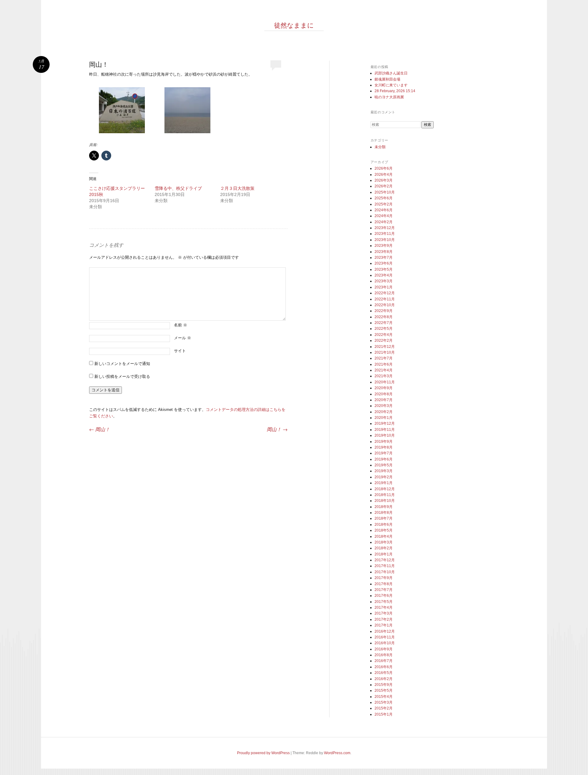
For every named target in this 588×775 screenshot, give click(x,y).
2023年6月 (384, 263)
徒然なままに (294, 25)
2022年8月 (384, 317)
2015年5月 (384, 690)
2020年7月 (384, 400)
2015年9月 (384, 685)
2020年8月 (384, 394)
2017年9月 (384, 578)
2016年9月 (384, 649)
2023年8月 (384, 252)
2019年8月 (384, 447)
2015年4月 (384, 696)
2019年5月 (384, 465)
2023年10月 (385, 240)
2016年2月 (384, 679)
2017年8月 (384, 584)
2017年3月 (384, 613)
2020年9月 (384, 388)
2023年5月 (384, 269)
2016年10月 (385, 643)
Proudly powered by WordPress (263, 753)
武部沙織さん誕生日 (391, 73)
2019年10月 (385, 435)
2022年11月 (385, 299)
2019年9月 (384, 441)
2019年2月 (384, 477)
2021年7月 (384, 358)
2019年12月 (385, 423)
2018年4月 (384, 536)
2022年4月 (384, 335)
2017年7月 (384, 590)
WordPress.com (337, 753)
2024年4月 (384, 216)
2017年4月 (384, 607)
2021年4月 (384, 370)
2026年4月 (384, 174)
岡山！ (99, 429)
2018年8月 (384, 512)
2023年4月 (384, 275)
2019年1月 (384, 483)
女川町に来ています (391, 85)
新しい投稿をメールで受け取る (122, 376)
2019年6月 (384, 459)
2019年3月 (384, 471)
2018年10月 (385, 500)
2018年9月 (384, 507)
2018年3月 (384, 542)
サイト (180, 350)
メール (182, 338)
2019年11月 (385, 429)
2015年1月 (384, 714)
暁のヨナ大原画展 (389, 97)
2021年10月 (385, 352)
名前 (180, 325)
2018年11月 (385, 495)
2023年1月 (384, 287)
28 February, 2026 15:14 (395, 91)
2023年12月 (385, 228)
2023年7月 (384, 257)
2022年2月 (384, 340)
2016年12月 (385, 631)
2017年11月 (385, 566)
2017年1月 (384, 625)
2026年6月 (384, 168)
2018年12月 (385, 489)
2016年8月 (384, 655)
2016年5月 (384, 673)
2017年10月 (385, 572)
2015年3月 (384, 702)
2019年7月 (384, 453)
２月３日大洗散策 (237, 188)
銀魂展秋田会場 (387, 79)
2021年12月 (385, 346)
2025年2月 (384, 204)
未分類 (380, 147)
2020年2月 (384, 412)
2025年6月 (384, 198)
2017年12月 (385, 560)
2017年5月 (384, 602)
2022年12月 (385, 293)
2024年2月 (384, 222)
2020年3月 (384, 406)
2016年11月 (385, 637)
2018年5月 (384, 530)
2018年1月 (384, 554)
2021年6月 (384, 364)
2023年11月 (385, 233)
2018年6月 (384, 524)
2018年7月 (384, 518)
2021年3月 (384, 376)
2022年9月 (384, 311)
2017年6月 (384, 595)
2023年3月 (384, 281)
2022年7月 (384, 323)
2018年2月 (384, 548)
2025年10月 (385, 192)
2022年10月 (385, 305)
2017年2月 (384, 619)
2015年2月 (384, 708)
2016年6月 (384, 667)
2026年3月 (384, 180)
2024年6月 (384, 210)
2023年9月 (384, 245)
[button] (122, 111)
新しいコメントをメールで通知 (122, 363)
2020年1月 (384, 418)
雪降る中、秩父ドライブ (178, 188)
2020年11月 (385, 382)
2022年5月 (384, 328)
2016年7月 (384, 661)
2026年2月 (384, 186)
